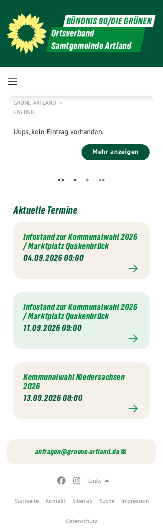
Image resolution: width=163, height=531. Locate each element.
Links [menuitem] (95, 480)
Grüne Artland (35, 103)
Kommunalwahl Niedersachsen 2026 (74, 381)
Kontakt (56, 501)
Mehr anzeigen (115, 151)
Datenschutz (81, 521)
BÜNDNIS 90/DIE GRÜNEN (109, 21)
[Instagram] (76, 481)
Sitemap (82, 501)
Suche (107, 501)
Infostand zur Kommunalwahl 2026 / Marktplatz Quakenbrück (80, 241)
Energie (24, 112)
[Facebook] (61, 481)
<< (60, 179)
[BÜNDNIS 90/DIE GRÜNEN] (27, 33)
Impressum (135, 501)
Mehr (81, 268)
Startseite (27, 501)
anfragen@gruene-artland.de (77, 451)
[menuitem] (27, 501)
